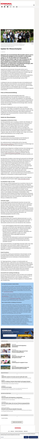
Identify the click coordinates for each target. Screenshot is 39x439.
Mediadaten (25, 431)
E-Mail (4, 334)
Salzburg (3, 380)
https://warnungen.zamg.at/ (24, 178)
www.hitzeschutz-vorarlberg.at (8, 291)
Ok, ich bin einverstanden (33, 437)
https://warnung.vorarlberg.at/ (7, 143)
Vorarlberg (14, 344)
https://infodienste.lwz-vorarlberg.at (12, 152)
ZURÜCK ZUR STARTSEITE (17, 422)
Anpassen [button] (2, 437)
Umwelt (2, 375)
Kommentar (3, 386)
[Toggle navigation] (34, 5)
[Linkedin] (5, 6)
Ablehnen (26, 437)
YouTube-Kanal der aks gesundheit (15, 298)
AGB (9, 431)
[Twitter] (8, 6)
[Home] (7, 5)
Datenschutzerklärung (19, 431)
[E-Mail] (14, 6)
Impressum (12, 431)
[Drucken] (17, 6)
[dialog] (19, 436)
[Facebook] (1, 6)
